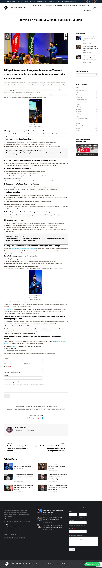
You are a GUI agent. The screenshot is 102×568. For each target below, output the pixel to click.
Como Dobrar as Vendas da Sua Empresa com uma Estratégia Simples (23, 487)
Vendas (7, 38)
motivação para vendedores (39, 409)
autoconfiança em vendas (20, 409)
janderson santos (29, 409)
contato (14, 346)
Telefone (7, 367)
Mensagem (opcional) (11, 382)
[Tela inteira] (96, 154)
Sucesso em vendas (60, 409)
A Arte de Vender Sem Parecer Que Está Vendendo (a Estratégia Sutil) (57, 477)
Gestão (7, 34)
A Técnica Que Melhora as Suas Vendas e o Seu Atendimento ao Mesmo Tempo (58, 487)
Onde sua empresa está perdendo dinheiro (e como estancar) (56, 466)
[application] (87, 150)
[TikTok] (97, 1)
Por (41, 406)
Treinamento (8, 36)
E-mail (6, 375)
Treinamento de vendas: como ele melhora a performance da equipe (23, 477)
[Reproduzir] (78, 154)
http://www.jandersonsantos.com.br (24, 430)
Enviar (7, 396)
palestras (8, 309)
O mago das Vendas (51, 409)
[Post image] (8, 466)
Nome (6, 358)
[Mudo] (93, 154)
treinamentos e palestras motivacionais (24, 248)
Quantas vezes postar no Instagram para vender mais (22, 465)
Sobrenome (27, 363)
